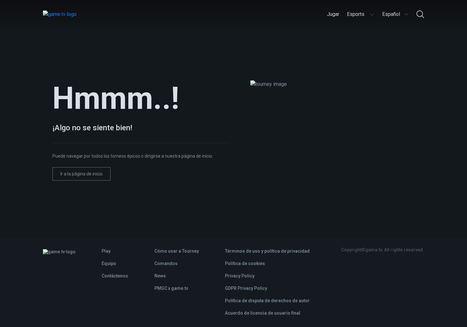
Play (106, 251)
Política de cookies (245, 263)
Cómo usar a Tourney (176, 251)
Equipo (109, 263)
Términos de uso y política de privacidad (267, 251)
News (160, 275)
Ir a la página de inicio (81, 173)
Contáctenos (115, 275)
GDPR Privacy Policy (246, 288)
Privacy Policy (239, 275)
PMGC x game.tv (171, 288)
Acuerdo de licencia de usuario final (262, 313)
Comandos (166, 263)
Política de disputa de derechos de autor (267, 300)
